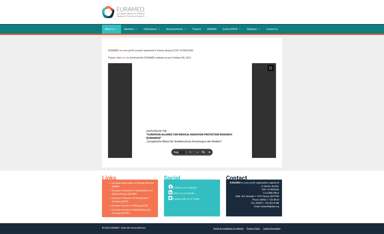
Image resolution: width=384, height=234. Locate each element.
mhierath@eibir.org (270, 206)
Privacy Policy (253, 228)
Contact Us (272, 29)
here (124, 57)
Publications (150, 29)
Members (129, 29)
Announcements (174, 29)
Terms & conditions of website (228, 228)
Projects (196, 29)
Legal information (271, 228)
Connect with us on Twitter (186, 199)
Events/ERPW (230, 29)
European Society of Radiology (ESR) (130, 205)
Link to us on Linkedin (183, 193)
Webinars (252, 29)
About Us (110, 29)
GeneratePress (138, 227)
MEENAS (212, 29)
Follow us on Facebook (185, 187)
